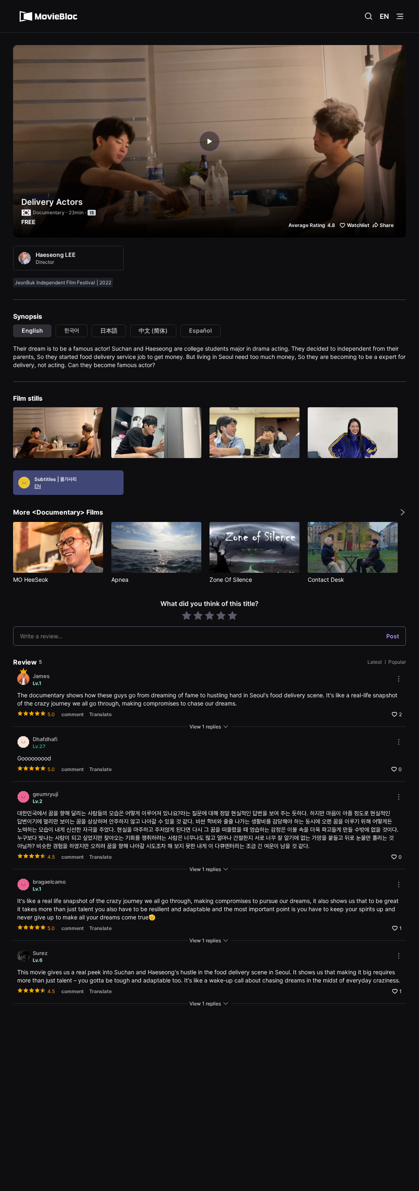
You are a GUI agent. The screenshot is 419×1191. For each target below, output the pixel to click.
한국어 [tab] (71, 330)
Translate (100, 714)
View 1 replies (205, 727)
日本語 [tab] (108, 330)
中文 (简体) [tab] (153, 330)
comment (72, 714)
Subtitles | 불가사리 (55, 479)
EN (384, 16)
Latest (375, 662)
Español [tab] (200, 330)
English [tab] (32, 330)
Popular (397, 662)
